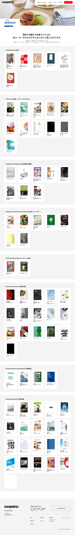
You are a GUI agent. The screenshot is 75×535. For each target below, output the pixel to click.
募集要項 (51, 521)
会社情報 (50, 2)
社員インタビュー (53, 519)
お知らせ (55, 2)
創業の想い (44, 2)
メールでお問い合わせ (61, 508)
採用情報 (60, 2)
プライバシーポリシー (66, 517)
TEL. (37, 508)
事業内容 (39, 2)
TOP (31, 517)
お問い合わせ (68, 2)
